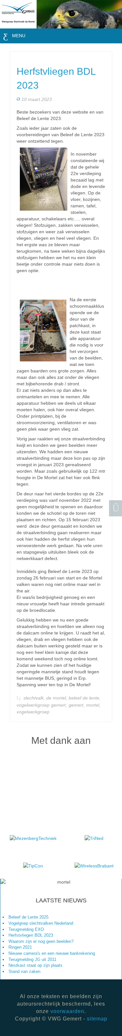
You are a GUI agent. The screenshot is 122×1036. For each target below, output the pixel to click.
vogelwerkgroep (33, 711)
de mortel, (57, 698)
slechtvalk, (34, 698)
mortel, (93, 705)
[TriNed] (94, 837)
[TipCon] (33, 865)
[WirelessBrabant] (94, 865)
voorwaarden (67, 1011)
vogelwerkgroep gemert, (43, 705)
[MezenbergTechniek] (33, 837)
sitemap (97, 1018)
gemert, (77, 705)
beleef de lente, (85, 698)
